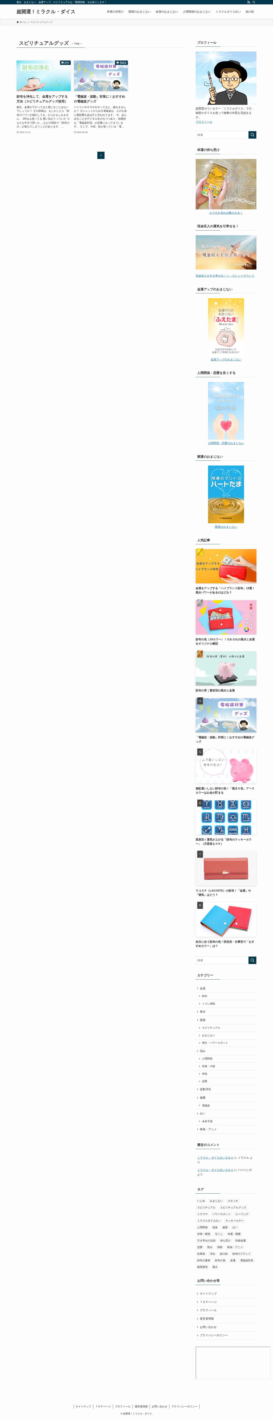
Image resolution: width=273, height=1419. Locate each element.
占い (202, 1113)
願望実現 (202, 1267)
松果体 (201, 1253)
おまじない (208, 1035)
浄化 (212, 1253)
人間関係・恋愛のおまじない (226, 443)
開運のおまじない (226, 526)
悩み (202, 1050)
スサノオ (233, 1200)
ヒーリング (241, 1214)
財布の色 (220, 1260)
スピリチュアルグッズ (233, 1207)
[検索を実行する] (252, 135)
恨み (209, 1247)
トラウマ (202, 1214)
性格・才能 (208, 1066)
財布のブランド (241, 1253)
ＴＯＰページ (208, 1302)
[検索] (253, 2)
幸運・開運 (234, 1233)
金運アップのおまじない (226, 359)
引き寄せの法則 (206, 1240)
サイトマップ (208, 1293)
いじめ (201, 1200)
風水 (202, 1011)
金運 (202, 988)
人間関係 (207, 1058)
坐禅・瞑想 (203, 1233)
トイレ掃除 (208, 1003)
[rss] (248, 2)
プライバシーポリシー (214, 1335)
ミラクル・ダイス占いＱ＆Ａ (215, 1157)
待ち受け (225, 1240)
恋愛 (204, 1081)
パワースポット (221, 1214)
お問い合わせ (208, 1327)
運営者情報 (207, 1318)
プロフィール (204, 121)
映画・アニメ (208, 1129)
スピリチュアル (211, 1027)
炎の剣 (224, 1253)
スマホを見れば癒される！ (226, 212)
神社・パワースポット (215, 1042)
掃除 (219, 1247)
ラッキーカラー (234, 1220)
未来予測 (207, 1121)
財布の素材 (203, 1260)
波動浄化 (205, 1089)
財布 (204, 996)
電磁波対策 (246, 1260)
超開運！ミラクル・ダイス (46, 11)
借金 (204, 1073)
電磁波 (206, 1105)
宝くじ (219, 1233)
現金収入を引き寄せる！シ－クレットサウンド (225, 275)
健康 (202, 1097)
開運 (202, 1020)
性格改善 (240, 1240)
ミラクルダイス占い (209, 1220)
